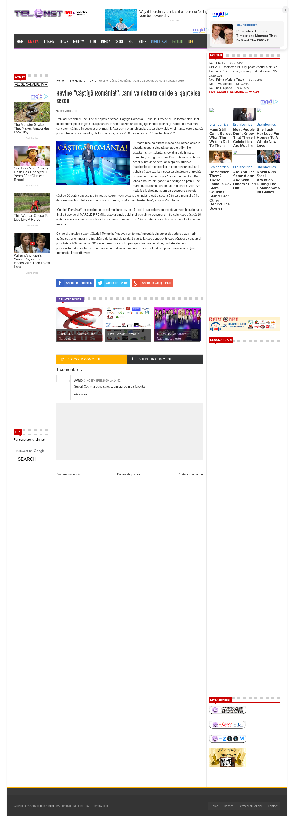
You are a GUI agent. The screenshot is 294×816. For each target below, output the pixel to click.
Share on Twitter (117, 283)
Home (20, 41)
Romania (49, 41)
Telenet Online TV (48, 805)
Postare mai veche (190, 474)
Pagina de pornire (128, 474)
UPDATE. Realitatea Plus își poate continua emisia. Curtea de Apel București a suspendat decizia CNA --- (244, 71)
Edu (131, 41)
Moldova (78, 41)
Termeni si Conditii (250, 806)
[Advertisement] (119, 63)
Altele (142, 41)
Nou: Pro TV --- (226, 63)
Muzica (105, 41)
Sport (119, 41)
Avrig (78, 380)
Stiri (93, 41)
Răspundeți (80, 394)
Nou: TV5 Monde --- (229, 84)
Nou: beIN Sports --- (229, 88)
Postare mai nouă (68, 474)
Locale (64, 41)
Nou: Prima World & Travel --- (235, 79)
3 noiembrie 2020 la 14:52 (102, 380)
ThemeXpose (99, 805)
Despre (228, 806)
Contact (272, 806)
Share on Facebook (79, 283)
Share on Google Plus (156, 283)
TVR (75, 110)
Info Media (65, 110)
